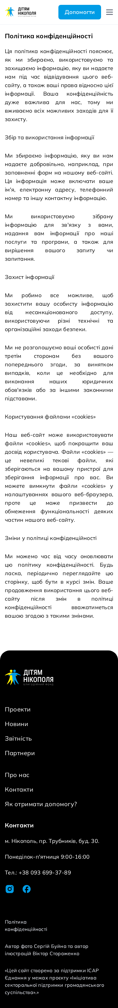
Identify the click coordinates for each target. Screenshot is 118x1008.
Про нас (17, 775)
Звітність (18, 738)
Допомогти (80, 11)
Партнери (20, 753)
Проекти (18, 709)
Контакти (19, 789)
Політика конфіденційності (26, 925)
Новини (16, 724)
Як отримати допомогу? (41, 804)
